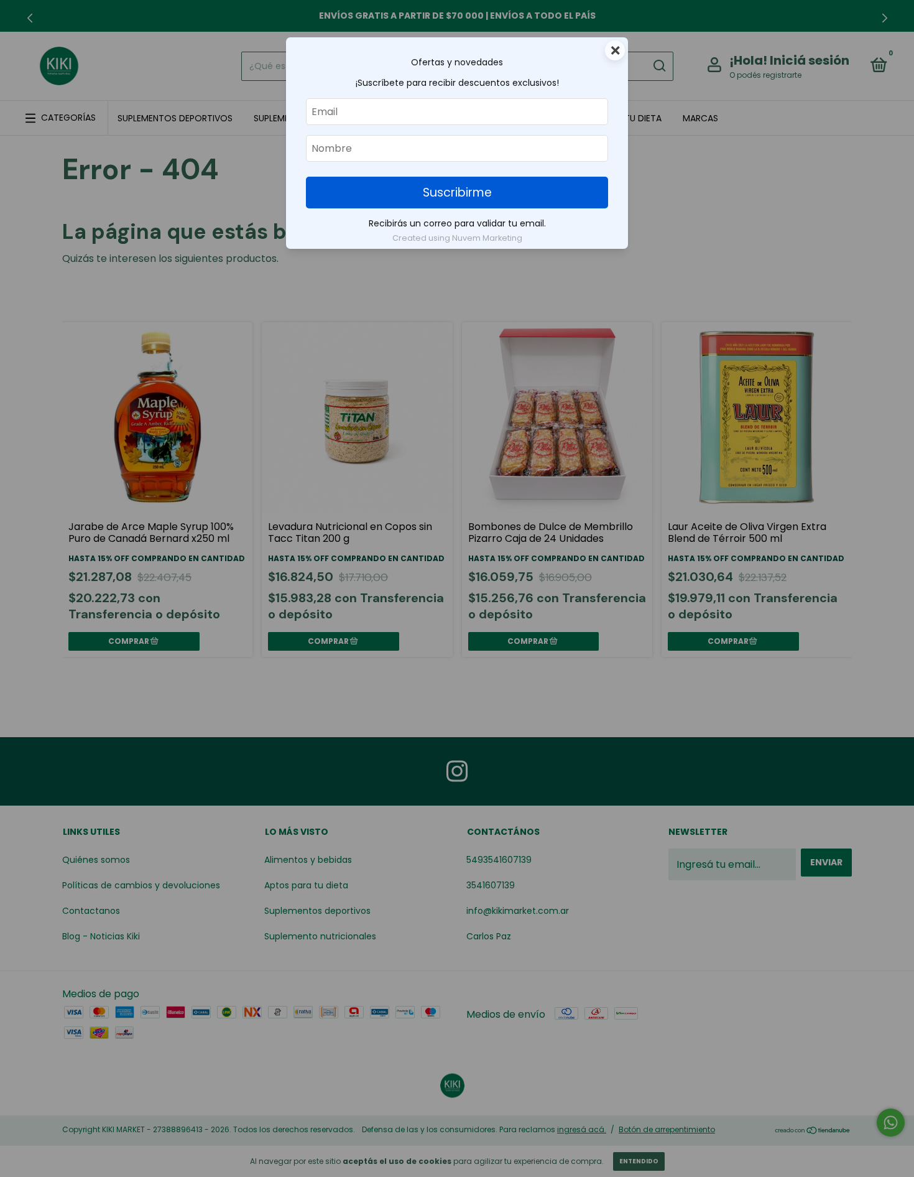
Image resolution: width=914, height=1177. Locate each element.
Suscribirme (457, 192)
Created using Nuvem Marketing (457, 238)
